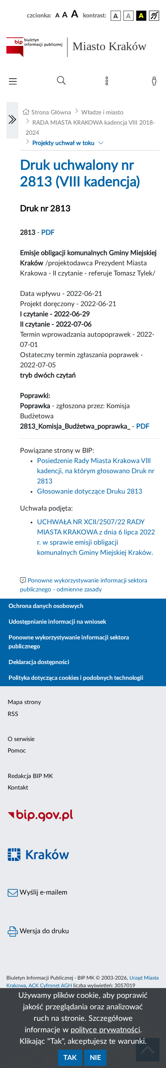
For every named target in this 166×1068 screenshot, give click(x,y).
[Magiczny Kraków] (83, 859)
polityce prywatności (105, 1030)
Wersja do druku (43, 931)
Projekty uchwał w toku (63, 143)
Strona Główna (51, 113)
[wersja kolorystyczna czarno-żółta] (141, 15)
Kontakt (18, 788)
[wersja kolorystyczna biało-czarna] (128, 15)
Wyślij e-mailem (42, 892)
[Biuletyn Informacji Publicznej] (83, 820)
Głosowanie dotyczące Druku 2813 (89, 491)
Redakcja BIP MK (30, 776)
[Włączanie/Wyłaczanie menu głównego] (12, 82)
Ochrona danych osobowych (46, 606)
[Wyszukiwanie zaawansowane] (61, 81)
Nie (95, 1057)
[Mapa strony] (108, 83)
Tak (70, 1057)
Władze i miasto (102, 113)
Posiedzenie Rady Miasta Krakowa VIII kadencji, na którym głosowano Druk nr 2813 (96, 471)
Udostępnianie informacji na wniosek (57, 622)
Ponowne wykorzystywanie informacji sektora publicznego (69, 642)
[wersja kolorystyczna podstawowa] (115, 15)
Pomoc (17, 751)
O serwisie (21, 739)
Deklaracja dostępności (39, 662)
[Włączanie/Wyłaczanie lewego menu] (12, 120)
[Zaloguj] (156, 83)
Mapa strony (24, 702)
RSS (13, 714)
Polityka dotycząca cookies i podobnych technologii (76, 678)
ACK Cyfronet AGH (50, 985)
